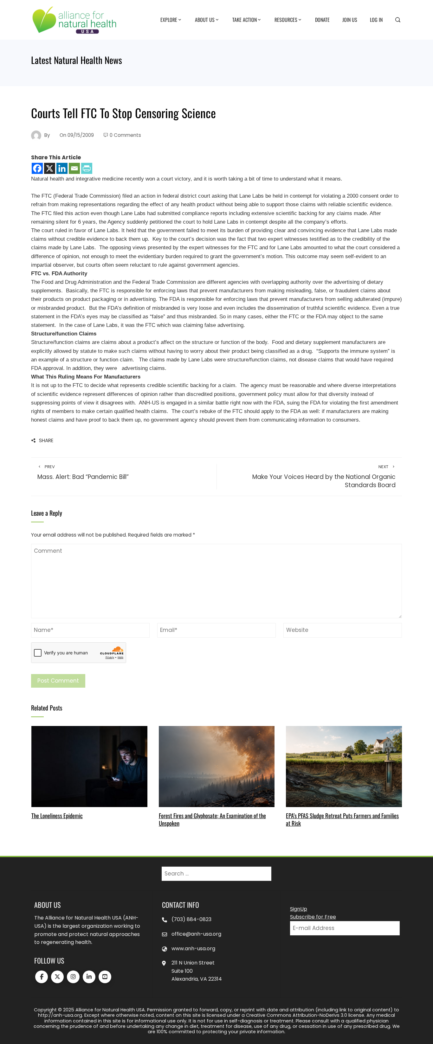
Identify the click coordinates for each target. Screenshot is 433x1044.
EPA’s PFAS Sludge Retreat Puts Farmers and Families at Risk (342, 819)
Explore (168, 19)
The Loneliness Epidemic (57, 815)
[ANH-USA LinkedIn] (89, 977)
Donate (322, 19)
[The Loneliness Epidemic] (89, 766)
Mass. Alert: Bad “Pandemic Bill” (83, 472)
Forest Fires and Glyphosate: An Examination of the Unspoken (212, 819)
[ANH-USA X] (57, 977)
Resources (286, 19)
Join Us (349, 19)
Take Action (244, 19)
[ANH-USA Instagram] (73, 977)
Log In (376, 19)
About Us (205, 19)
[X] (49, 168)
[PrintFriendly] (86, 168)
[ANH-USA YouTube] (105, 977)
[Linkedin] (62, 168)
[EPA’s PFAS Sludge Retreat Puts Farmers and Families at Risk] (344, 766)
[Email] (74, 168)
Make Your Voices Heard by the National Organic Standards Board (324, 477)
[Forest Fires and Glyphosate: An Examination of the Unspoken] (217, 766)
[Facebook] (37, 168)
